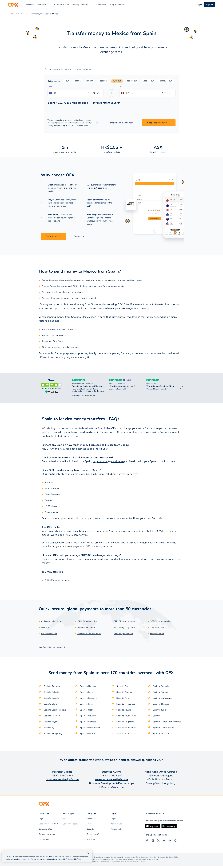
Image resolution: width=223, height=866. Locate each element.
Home (10, 14)
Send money (21, 14)
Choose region (45, 839)
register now (100, 461)
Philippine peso (123, 633)
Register (209, 4)
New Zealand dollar (89, 633)
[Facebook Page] (147, 840)
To (120, 86)
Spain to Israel (86, 704)
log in (65, 125)
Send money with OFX (48, 824)
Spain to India (86, 692)
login (82, 286)
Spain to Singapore (125, 721)
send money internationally (95, 559)
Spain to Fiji (49, 727)
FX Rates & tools (61, 4)
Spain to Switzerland (162, 698)
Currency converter (47, 834)
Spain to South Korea (126, 733)
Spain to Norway (87, 733)
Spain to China (50, 704)
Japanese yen (49, 633)
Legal (113, 818)
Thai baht (157, 627)
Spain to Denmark (52, 715)
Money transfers (80, 4)
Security (90, 829)
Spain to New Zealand (90, 727)
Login (41, 818)
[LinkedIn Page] (153, 840)
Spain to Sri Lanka (161, 686)
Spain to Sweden (161, 692)
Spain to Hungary (88, 686)
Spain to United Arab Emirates (167, 721)
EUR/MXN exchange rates (57, 580)
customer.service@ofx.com (62, 779)
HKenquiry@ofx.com (111, 787)
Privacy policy (116, 829)
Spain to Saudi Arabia (126, 715)
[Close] (88, 853)
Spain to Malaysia (88, 715)
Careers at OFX (93, 834)
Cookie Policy (76, 859)
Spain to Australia (52, 686)
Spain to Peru (122, 698)
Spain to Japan (86, 709)
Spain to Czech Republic (55, 709)
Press (89, 824)
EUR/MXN (87, 555)
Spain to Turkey (160, 709)
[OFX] (13, 5)
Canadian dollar (87, 621)
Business (30, 4)
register (57, 125)
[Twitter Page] (158, 840)
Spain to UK (158, 715)
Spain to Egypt (50, 721)
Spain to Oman (123, 686)
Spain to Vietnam (161, 733)
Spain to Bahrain (51, 692)
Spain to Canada (51, 698)
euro (45, 627)
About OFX (101, 4)
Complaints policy (70, 824)
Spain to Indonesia (88, 698)
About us (91, 818)
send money (118, 461)
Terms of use (116, 824)
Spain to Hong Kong (53, 733)
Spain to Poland (123, 709)
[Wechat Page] (164, 840)
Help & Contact (117, 4)
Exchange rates (45, 829)
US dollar (157, 633)
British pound (86, 627)
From (49, 86)
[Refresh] (45, 69)
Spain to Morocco (88, 721)
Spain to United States (163, 727)
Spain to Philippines (125, 704)
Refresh (89, 69)
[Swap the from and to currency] (111, 93)
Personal (42, 4)
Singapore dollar (160, 621)
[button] (67, 81)
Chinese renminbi (124, 621)
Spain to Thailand (161, 704)
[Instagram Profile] (175, 840)
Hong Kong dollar (125, 627)
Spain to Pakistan (124, 692)
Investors (91, 839)
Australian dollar (51, 621)
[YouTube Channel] (170, 840)
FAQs (65, 818)
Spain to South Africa (126, 727)
